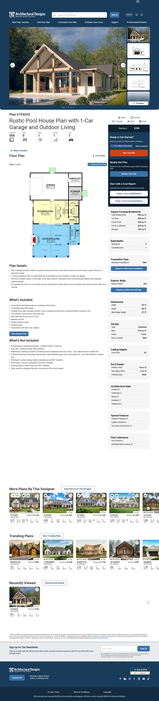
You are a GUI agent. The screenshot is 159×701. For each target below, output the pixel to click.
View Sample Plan (19, 334)
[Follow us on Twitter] (139, 678)
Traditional (115, 404)
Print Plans (100, 156)
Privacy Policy (53, 692)
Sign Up (143, 648)
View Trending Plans (52, 536)
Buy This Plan (129, 153)
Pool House (116, 441)
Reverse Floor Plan (98, 164)
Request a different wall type (129, 290)
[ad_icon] (27, 14)
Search (114, 15)
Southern (115, 400)
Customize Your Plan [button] (67, 22)
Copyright (107, 692)
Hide (132, 121)
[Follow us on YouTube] (143, 678)
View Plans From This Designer (78, 489)
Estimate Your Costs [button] (94, 22)
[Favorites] (136, 14)
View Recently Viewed (54, 583)
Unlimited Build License (121, 444)
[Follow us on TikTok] (148, 678)
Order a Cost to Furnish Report (129, 201)
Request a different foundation (129, 268)
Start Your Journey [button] (20, 22)
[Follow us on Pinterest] (120, 678)
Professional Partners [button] (137, 22)
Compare (119, 121)
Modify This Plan (129, 174)
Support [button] (115, 22)
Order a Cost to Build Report (129, 193)
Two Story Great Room (120, 426)
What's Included (20, 151)
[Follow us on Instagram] (129, 678)
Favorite (137, 117)
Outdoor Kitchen (117, 422)
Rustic (114, 397)
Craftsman (115, 393)
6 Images (140, 103)
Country (114, 389)
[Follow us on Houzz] (125, 678)
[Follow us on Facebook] (134, 678)
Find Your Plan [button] (43, 22)
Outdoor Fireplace (118, 419)
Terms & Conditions (81, 692)
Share (123, 117)
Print (144, 121)
